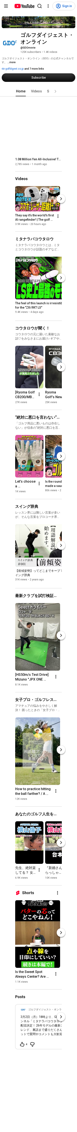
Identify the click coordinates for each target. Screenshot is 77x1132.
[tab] (21, 91)
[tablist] (38, 91)
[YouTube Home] (24, 6)
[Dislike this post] (32, 1044)
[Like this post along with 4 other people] (22, 1044)
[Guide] (6, 6)
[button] (55, 91)
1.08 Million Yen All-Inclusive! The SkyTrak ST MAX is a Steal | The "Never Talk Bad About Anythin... (38, 159)
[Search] (39, 6)
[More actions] (58, 216)
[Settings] (48, 6)
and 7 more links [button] (34, 68)
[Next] (61, 199)
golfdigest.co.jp (14, 68)
